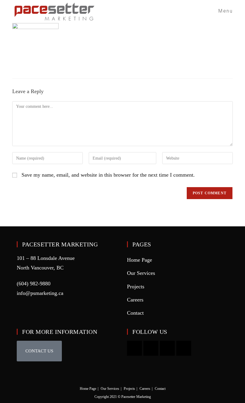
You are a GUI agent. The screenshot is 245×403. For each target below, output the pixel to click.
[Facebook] (167, 348)
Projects (135, 287)
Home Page (139, 260)
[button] (39, 351)
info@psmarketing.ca (40, 293)
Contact (135, 313)
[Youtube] (134, 348)
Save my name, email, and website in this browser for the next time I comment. (108, 175)
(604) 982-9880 (33, 284)
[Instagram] (150, 348)
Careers (135, 300)
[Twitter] (183, 348)
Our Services (141, 273)
